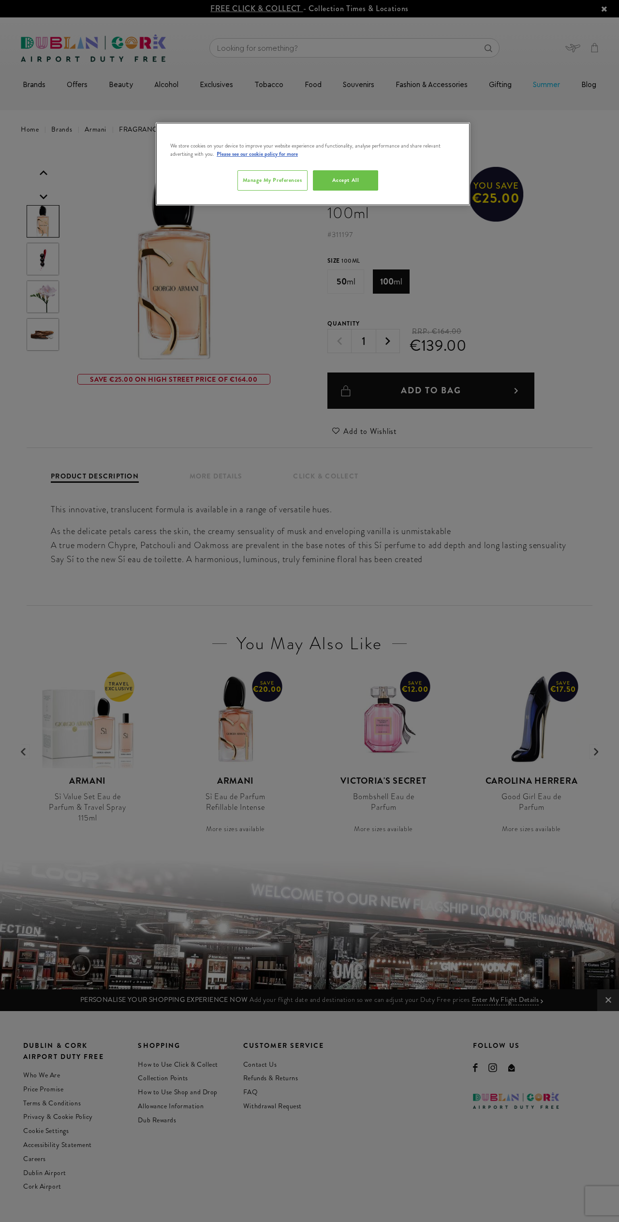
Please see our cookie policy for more (257, 154)
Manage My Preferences (272, 180)
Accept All (345, 180)
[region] (313, 164)
